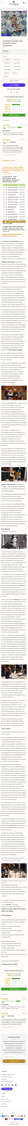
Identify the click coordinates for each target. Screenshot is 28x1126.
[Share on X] (14, 92)
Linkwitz (3, 1104)
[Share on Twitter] (17, 92)
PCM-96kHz (7, 66)
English (13, 1113)
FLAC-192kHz (7, 69)
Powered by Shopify (14, 1122)
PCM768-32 (7, 59)
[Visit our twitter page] (12, 1085)
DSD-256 (6, 73)
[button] (8, 104)
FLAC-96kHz (17, 69)
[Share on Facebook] (11, 92)
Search (3, 1096)
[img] (6, 125)
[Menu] (2, 3)
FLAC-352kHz (17, 66)
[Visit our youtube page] (16, 1085)
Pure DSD (4, 1106)
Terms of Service (6, 1101)
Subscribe (14, 1061)
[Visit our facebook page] (2, 1085)
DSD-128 (14, 73)
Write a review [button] (14, 115)
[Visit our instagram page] (5, 1085)
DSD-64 (6, 76)
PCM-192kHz (17, 63)
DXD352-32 (16, 59)
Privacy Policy (5, 1099)
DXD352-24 (7, 63)
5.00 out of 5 (17, 99)
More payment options (14, 89)
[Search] (26, 3)
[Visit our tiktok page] (9, 1085)
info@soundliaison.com (8, 1074)
